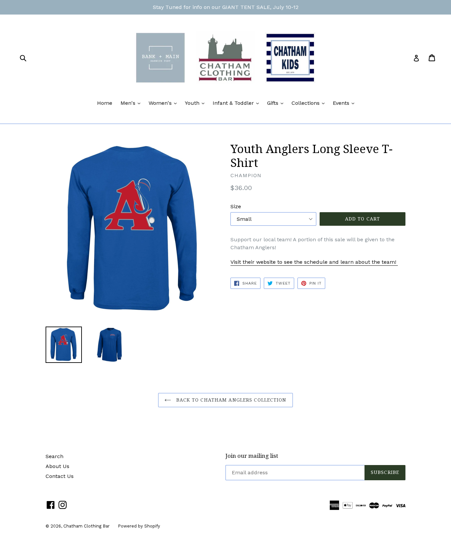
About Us (57, 466)
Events (345, 102)
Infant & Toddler (237, 102)
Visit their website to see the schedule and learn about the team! (314, 262)
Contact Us (60, 476)
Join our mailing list (252, 455)
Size (235, 206)
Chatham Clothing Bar (86, 526)
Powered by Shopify (139, 526)
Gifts (277, 102)
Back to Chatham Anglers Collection (230, 400)
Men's (132, 102)
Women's (164, 102)
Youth (196, 102)
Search (54, 456)
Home (104, 103)
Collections (310, 102)
